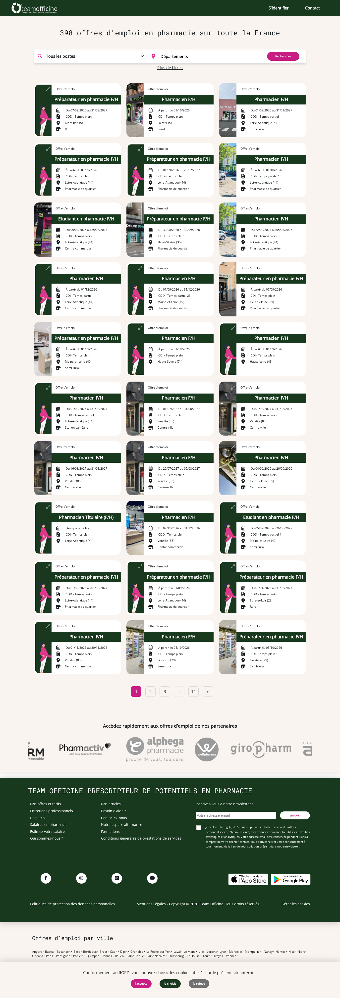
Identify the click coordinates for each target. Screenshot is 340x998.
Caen (113, 952)
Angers (37, 952)
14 (193, 691)
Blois (76, 952)
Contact (312, 8)
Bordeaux (90, 952)
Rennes (107, 956)
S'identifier (279, 8)
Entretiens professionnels (51, 810)
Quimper (93, 956)
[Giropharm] (252, 749)
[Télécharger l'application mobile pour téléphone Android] (291, 879)
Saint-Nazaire (156, 956)
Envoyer (295, 815)
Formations (110, 831)
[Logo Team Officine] (40, 8)
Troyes (218, 956)
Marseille (235, 952)
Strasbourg (176, 956)
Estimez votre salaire (47, 831)
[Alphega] (146, 749)
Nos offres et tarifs (45, 803)
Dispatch (37, 817)
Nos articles (111, 803)
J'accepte (141, 983)
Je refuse (199, 983)
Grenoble (136, 952)
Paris (49, 956)
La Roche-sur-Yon (158, 952)
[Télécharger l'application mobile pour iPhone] (248, 879)
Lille (201, 952)
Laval (177, 952)
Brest (103, 952)
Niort (301, 952)
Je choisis (170, 983)
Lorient (212, 952)
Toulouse (193, 956)
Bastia (49, 952)
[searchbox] (210, 56)
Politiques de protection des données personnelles (72, 903)
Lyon (223, 952)
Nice (291, 952)
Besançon (63, 952)
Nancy (268, 952)
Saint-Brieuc (135, 956)
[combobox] (204, 56)
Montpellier (253, 952)
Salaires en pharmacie (48, 824)
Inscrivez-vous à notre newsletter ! (224, 803)
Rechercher (283, 56)
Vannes (231, 956)
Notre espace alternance (121, 824)
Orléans (37, 956)
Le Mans (189, 952)
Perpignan (63, 956)
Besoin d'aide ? (113, 810)
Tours (207, 956)
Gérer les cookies (296, 903)
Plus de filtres (170, 67)
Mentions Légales (151, 903)
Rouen (119, 956)
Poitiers (78, 956)
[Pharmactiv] (76, 749)
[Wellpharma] (197, 749)
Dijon (123, 952)
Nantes (280, 952)
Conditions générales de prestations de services (141, 838)
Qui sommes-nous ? (46, 838)
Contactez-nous (114, 817)
